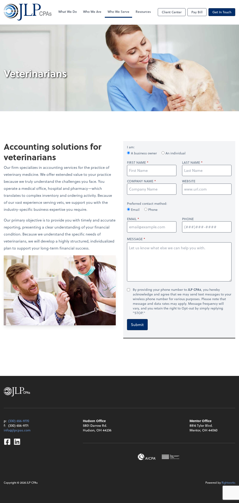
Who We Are (92, 11)
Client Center (172, 12)
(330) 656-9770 (18, 420)
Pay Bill (197, 12)
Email (135, 209)
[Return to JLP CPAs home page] (28, 12)
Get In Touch (221, 12)
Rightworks (228, 482)
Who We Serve (118, 11)
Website (188, 181)
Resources (143, 11)
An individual (175, 153)
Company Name (140, 181)
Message (135, 238)
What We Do (67, 11)
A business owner (144, 153)
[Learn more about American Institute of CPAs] (147, 457)
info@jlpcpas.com (17, 430)
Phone (152, 209)
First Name (136, 162)
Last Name (191, 162)
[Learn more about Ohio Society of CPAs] (170, 457)
